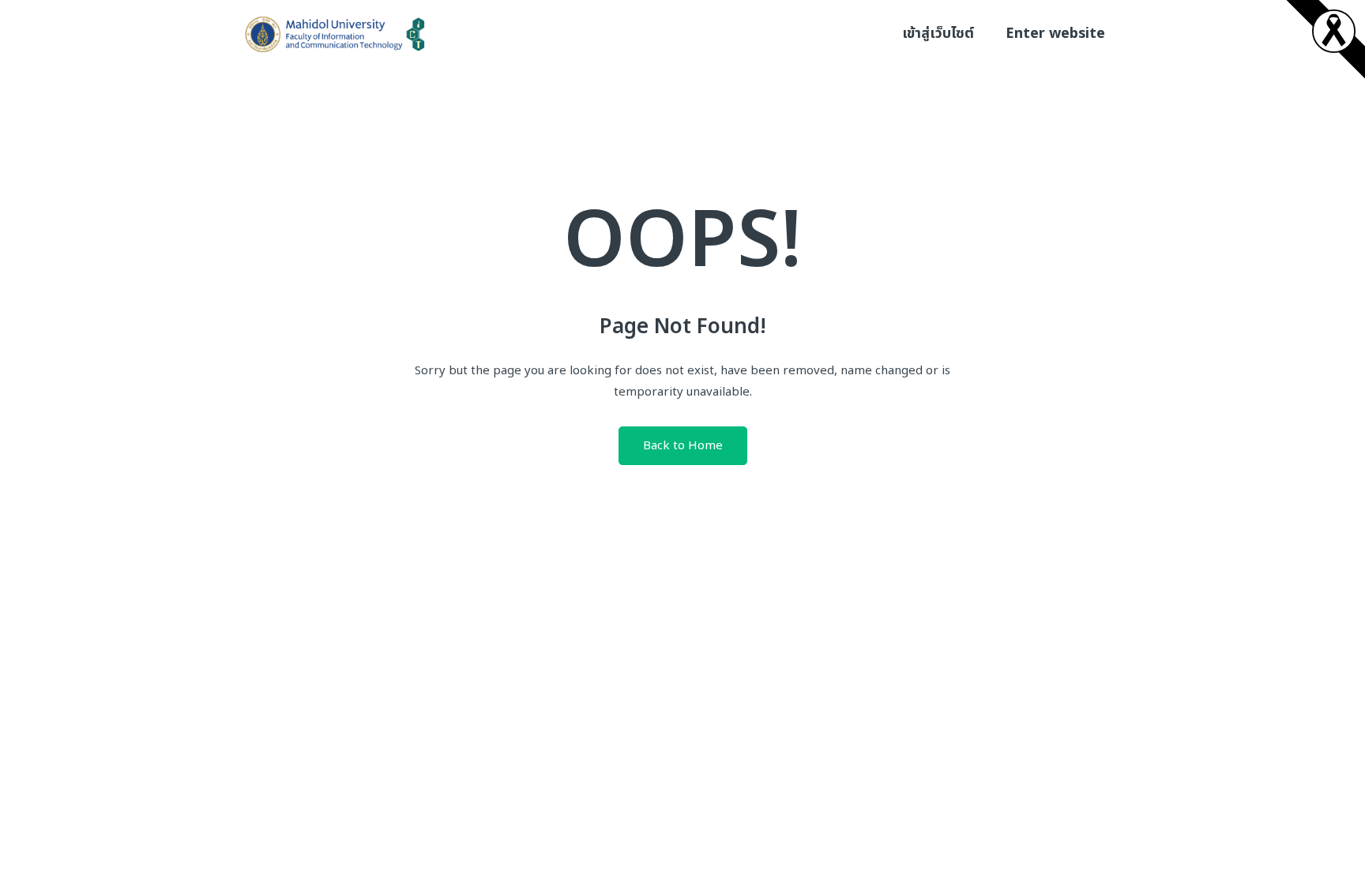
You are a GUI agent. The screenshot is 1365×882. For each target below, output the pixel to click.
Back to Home (683, 446)
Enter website (1055, 33)
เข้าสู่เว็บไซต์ (938, 33)
